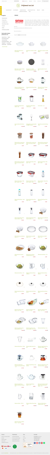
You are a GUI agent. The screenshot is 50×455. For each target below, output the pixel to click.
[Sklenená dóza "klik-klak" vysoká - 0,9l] (19, 174)
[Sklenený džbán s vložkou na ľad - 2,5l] (43, 396)
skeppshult (4, 42)
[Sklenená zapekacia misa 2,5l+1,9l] (19, 302)
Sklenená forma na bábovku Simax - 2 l (20, 237)
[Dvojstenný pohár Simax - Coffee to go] (31, 98)
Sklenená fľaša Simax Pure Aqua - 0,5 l (31, 200)
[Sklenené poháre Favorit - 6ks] (43, 62)
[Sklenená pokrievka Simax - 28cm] (43, 284)
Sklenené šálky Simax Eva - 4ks (31, 347)
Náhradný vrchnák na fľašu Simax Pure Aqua (19, 69)
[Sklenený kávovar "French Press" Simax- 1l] (43, 80)
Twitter (39, 443)
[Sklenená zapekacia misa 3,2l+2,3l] (43, 302)
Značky (24, 440)
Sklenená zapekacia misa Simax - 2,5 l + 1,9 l (19, 310)
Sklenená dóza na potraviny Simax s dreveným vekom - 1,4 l (43, 143)
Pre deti (3, 25)
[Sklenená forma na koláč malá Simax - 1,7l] (31, 229)
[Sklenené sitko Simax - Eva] (43, 321)
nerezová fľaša (4, 40)
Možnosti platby (4, 439)
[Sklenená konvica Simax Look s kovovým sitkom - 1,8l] (43, 357)
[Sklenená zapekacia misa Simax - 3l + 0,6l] (31, 302)
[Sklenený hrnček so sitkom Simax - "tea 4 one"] (19, 414)
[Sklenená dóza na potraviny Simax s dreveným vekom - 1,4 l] (43, 135)
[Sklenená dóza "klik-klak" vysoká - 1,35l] (31, 174)
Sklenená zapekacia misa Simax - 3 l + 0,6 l (30, 310)
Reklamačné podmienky (15, 440)
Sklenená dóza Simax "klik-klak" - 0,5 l (31, 162)
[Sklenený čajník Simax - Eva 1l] (19, 80)
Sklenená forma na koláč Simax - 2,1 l (42, 237)
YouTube (37, 443)
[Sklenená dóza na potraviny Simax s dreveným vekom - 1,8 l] (19, 154)
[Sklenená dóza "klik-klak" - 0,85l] (43, 154)
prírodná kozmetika (5, 41)
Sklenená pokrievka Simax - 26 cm (31, 292)
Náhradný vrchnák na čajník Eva (31, 51)
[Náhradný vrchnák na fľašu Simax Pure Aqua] (19, 62)
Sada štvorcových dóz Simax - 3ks (43, 125)
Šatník (3, 27)
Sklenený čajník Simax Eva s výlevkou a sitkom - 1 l (43, 347)
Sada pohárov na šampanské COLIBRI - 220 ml (31, 125)
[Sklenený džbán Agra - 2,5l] (31, 396)
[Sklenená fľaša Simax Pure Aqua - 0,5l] (31, 192)
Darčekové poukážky (23, 11)
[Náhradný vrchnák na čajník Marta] (43, 43)
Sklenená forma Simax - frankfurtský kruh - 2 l (30, 255)
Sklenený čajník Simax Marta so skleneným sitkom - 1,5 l (20, 385)
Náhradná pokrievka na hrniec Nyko (19, 51)
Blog (30, 11)
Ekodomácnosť (4, 18)
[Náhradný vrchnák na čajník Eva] (31, 43)
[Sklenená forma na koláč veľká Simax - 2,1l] (43, 229)
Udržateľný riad (4, 21)
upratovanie (4, 44)
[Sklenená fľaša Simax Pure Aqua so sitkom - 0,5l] (19, 210)
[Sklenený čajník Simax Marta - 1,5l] (19, 377)
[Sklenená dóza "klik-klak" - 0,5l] (31, 154)
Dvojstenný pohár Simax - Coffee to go (30, 106)
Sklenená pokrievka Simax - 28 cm (43, 292)
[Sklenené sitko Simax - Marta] (19, 339)
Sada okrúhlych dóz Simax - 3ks (19, 125)
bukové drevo (4, 37)
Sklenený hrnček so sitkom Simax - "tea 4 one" (19, 422)
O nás (24, 436)
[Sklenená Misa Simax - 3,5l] (19, 265)
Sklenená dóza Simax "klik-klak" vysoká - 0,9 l (19, 182)
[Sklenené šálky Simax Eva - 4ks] (31, 339)
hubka (9, 37)
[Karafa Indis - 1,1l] (43, 98)
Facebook (35, 443)
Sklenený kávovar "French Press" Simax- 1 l (42, 88)
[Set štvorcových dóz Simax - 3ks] (43, 117)
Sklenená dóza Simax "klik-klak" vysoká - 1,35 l (31, 182)
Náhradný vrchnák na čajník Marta (43, 51)
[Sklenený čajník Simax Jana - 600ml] (31, 357)
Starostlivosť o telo (5, 23)
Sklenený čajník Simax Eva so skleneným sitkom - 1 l (19, 88)
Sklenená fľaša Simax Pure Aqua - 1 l (42, 200)
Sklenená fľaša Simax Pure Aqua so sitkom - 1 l (31, 218)
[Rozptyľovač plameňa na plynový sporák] (31, 62)
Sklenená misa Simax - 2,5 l (42, 254)
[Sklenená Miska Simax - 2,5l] (43, 247)
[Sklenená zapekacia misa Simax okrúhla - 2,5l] (19, 321)
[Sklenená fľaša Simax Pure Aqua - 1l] (43, 192)
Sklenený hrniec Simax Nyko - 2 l (31, 88)
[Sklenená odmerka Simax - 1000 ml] (31, 265)
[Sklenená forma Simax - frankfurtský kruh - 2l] (31, 247)
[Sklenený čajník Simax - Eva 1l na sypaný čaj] (43, 339)
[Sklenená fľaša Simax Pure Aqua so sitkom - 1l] (31, 210)
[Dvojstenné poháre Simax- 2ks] (19, 98)
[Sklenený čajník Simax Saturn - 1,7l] (31, 377)
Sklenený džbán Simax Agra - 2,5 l (31, 404)
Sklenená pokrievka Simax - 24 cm (19, 292)
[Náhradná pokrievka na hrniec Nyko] (19, 43)
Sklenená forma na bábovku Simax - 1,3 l (43, 218)
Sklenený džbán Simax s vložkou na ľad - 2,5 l (42, 404)
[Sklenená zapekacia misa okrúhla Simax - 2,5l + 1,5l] (31, 321)
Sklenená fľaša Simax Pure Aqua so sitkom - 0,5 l (19, 218)
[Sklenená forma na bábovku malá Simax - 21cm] (43, 210)
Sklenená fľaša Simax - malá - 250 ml (20, 200)
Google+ (42, 443)
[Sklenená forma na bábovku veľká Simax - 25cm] (19, 229)
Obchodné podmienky (15, 436)
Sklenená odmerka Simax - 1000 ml (31, 273)
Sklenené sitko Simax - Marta (20, 346)
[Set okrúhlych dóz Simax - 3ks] (19, 117)
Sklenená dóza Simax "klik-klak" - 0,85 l (43, 162)
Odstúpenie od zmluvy (5, 442)
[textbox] (8, 1)
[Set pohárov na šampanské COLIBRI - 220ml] (31, 117)
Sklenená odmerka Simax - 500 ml (42, 273)
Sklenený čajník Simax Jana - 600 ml (31, 365)
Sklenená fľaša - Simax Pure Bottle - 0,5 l (43, 182)
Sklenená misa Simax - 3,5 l (19, 272)
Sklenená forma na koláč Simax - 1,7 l (30, 237)
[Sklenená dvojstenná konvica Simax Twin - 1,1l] (43, 377)
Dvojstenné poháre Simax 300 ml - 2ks (19, 106)
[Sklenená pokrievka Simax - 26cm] (31, 284)
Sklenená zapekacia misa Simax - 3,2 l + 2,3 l (42, 310)
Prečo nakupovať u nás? (15, 439)
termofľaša (8, 42)
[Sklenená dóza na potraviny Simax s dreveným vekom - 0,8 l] (31, 135)
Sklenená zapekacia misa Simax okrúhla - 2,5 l (19, 328)
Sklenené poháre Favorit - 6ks (42, 69)
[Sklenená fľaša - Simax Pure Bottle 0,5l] (43, 174)
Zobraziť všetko (4, 46)
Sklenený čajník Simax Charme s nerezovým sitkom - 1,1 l (20, 365)
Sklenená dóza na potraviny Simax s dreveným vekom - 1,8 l (19, 162)
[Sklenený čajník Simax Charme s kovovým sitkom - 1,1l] (19, 357)
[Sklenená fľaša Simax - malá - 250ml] (19, 192)
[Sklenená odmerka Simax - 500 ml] (43, 265)
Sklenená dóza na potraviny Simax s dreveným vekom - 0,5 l (19, 143)
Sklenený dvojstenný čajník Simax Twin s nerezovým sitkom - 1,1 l (43, 385)
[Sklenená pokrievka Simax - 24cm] (19, 284)
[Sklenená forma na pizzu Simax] (19, 247)
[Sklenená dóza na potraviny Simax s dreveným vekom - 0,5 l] (19, 135)
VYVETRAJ (9, 44)
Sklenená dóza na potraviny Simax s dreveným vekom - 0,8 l (31, 143)
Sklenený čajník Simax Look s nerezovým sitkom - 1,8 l (43, 365)
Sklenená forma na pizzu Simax (19, 255)
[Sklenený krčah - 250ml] (19, 396)
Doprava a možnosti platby (6, 436)
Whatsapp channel (44, 443)
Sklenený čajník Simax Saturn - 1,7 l (30, 385)
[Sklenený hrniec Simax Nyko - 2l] (31, 80)
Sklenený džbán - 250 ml (19, 403)
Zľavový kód (3, 440)
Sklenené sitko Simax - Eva (42, 328)
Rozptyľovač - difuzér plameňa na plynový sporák (31, 69)
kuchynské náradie (5, 38)
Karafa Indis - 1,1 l (41, 105)
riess (10, 41)
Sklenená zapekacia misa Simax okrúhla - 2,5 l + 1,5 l (31, 328)
